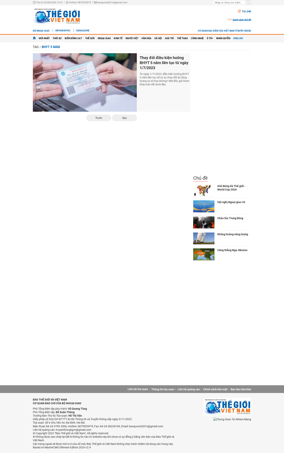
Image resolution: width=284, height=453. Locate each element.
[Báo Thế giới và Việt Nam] (57, 16)
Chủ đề (200, 178)
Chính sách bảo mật (215, 389)
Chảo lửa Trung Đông (230, 218)
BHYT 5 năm (51, 47)
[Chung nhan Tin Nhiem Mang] (232, 419)
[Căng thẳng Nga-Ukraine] (203, 254)
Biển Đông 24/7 (73, 38)
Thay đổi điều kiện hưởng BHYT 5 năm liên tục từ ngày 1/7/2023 (164, 62)
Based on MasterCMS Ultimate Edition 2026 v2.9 (62, 447)
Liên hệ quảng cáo (189, 389)
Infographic (63, 30)
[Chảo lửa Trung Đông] (203, 222)
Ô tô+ (210, 38)
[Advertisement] (222, 114)
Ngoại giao (104, 38)
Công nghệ (197, 38)
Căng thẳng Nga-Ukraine (232, 250)
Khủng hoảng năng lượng (232, 234)
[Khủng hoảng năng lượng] (203, 239)
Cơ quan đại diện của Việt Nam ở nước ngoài (224, 30)
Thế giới (90, 38)
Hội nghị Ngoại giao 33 (231, 202)
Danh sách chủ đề (242, 19)
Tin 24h (246, 11)
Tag (36, 47)
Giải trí (169, 38)
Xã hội (158, 38)
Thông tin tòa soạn (162, 389)
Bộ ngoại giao (41, 30)
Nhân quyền (223, 38)
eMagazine (82, 30)
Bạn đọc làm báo (241, 389)
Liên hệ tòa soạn (138, 389)
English (238, 38)
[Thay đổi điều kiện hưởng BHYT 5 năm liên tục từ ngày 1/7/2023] (85, 82)
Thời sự (57, 38)
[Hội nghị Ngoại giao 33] (203, 206)
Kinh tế (118, 38)
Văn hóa (146, 38)
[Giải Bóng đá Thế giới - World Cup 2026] (203, 190)
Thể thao (182, 38)
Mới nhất (44, 38)
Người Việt (132, 38)
